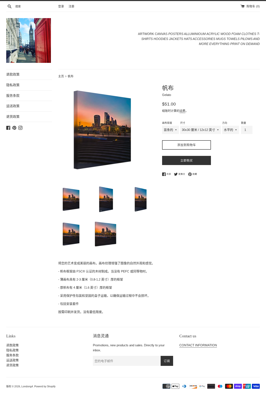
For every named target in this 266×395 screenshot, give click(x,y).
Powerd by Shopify (44, 386)
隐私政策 (13, 85)
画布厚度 (167, 123)
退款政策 (13, 74)
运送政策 (13, 106)
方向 (224, 123)
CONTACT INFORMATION (198, 345)
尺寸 (182, 123)
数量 (243, 123)
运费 (182, 110)
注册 (71, 6)
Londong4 (27, 386)
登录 (61, 6)
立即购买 (186, 160)
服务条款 (13, 95)
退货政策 (13, 116)
